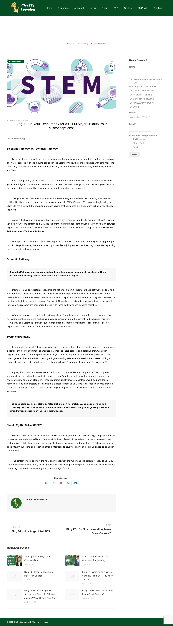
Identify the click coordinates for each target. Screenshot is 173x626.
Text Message (139, 139)
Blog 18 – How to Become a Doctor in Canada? (38, 574)
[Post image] (14, 560)
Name (133, 67)
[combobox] (132, 117)
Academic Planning (142, 95)
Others (136, 107)
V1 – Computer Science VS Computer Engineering (95, 558)
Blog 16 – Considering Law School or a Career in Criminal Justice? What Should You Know (40, 594)
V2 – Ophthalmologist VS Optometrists (37, 558)
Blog (106, 362)
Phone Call (138, 143)
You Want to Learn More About (145, 79)
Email (132, 124)
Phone (133, 113)
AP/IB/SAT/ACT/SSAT (143, 103)
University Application (143, 99)
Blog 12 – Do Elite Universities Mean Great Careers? (97, 592)
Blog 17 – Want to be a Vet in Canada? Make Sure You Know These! (98, 576)
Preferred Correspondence (143, 135)
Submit (134, 154)
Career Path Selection (143, 91)
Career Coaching (15, 62)
